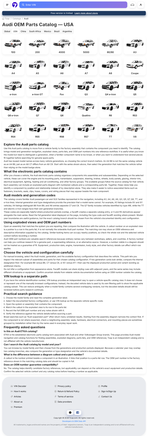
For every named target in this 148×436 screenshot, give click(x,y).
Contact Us (106, 396)
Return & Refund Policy (68, 391)
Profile (104, 386)
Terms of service (65, 396)
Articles (17, 396)
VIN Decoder (20, 386)
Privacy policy (64, 386)
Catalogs (17, 18)
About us (18, 401)
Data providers (65, 401)
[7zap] (14, 4)
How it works (20, 391)
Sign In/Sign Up (108, 391)
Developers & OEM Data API (74, 421)
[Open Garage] (132, 4)
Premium (18, 407)
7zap (7, 18)
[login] (140, 4)
